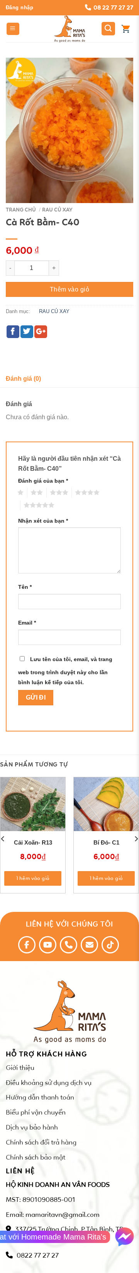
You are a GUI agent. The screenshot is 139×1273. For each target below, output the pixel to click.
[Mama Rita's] (69, 28)
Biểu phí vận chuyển (36, 1112)
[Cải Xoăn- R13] (32, 809)
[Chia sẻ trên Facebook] (13, 331)
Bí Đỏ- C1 (106, 842)
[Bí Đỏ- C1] (106, 809)
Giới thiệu (20, 1067)
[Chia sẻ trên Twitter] (26, 331)
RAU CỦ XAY (57, 210)
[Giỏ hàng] (125, 29)
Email (27, 623)
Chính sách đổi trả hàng (41, 1142)
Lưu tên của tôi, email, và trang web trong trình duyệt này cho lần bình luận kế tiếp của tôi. (65, 670)
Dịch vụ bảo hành (32, 1127)
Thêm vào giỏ (70, 289)
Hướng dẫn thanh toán (40, 1097)
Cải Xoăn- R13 (33, 842)
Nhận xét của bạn (43, 521)
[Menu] (13, 29)
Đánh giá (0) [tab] (23, 378)
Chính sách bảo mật (35, 1157)
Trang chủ (21, 210)
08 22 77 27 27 (113, 7)
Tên (25, 587)
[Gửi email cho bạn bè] (40, 331)
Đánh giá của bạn (43, 481)
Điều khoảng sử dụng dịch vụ (49, 1082)
